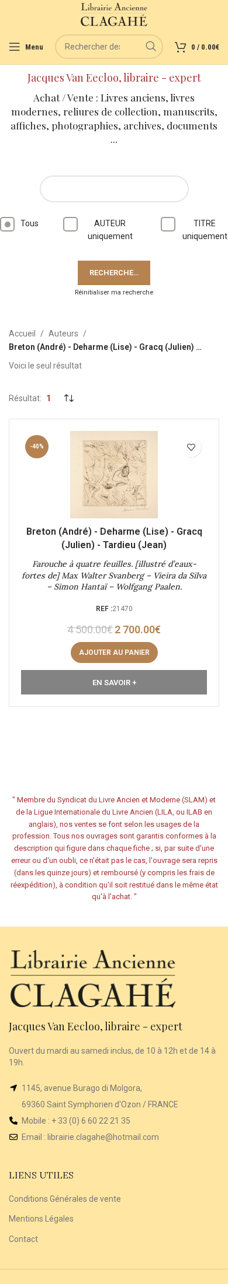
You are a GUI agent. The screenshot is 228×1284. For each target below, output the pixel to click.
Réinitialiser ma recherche (114, 292)
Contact (23, 1239)
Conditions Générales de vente (65, 1199)
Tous (29, 223)
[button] (114, 652)
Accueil (22, 333)
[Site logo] (114, 14)
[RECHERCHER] (151, 46)
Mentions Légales (41, 1218)
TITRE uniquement (204, 230)
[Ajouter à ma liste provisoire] (191, 447)
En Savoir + (114, 682)
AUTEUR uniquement (110, 230)
